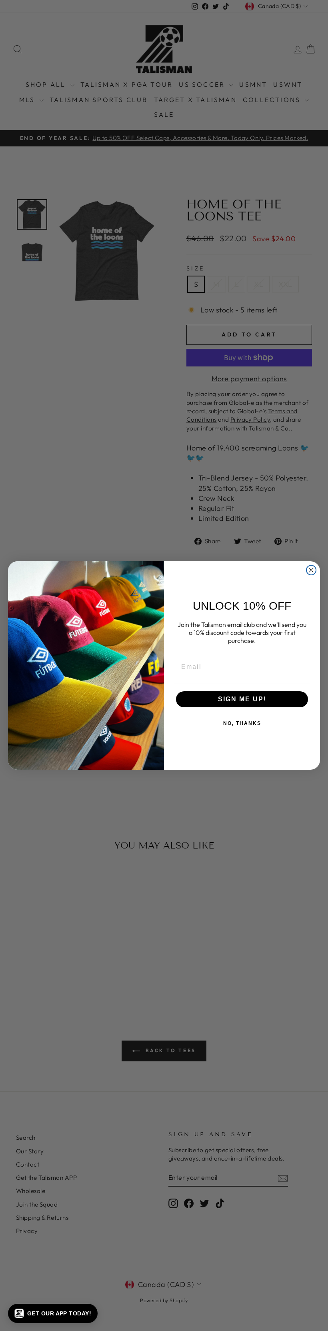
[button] (53, 1313)
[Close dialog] (311, 570)
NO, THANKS (242, 723)
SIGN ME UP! (242, 699)
